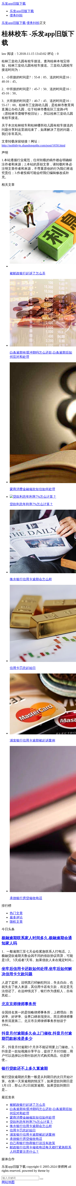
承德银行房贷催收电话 (26, 1139)
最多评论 (16, 917)
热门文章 (16, 913)
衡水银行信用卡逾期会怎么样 (31, 1126)
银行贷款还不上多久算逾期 (25, 1068)
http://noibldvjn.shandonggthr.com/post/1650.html (33, 145)
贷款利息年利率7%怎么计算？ (31, 1121)
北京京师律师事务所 (19, 1004)
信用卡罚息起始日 (23, 1130)
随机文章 (16, 921)
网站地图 (8, 1182)
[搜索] (41, 1179)
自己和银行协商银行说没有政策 (32, 1143)
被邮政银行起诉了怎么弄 (27, 1104)
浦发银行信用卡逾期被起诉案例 (32, 1134)
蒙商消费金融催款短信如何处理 (32, 1117)
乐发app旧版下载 (14, 3)
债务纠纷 (16, 15)
